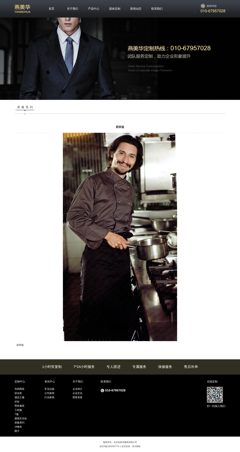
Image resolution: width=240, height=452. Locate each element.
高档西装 (19, 389)
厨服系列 (19, 422)
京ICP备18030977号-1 (110, 446)
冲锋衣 (18, 426)
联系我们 (157, 8)
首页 (51, 8)
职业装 (18, 393)
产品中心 (93, 8)
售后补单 (191, 367)
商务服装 (19, 405)
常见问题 (49, 389)
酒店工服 (19, 397)
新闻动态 (135, 8)
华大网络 (136, 446)
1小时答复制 (52, 367)
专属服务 (139, 367)
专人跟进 (113, 367)
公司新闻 (49, 393)
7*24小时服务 (84, 367)
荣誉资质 (77, 397)
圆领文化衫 (21, 418)
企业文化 (77, 393)
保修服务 (165, 367)
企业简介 (77, 389)
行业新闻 (49, 397)
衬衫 (17, 401)
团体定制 (114, 8)
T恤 (17, 414)
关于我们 (72, 8)
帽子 (17, 431)
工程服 (18, 410)
